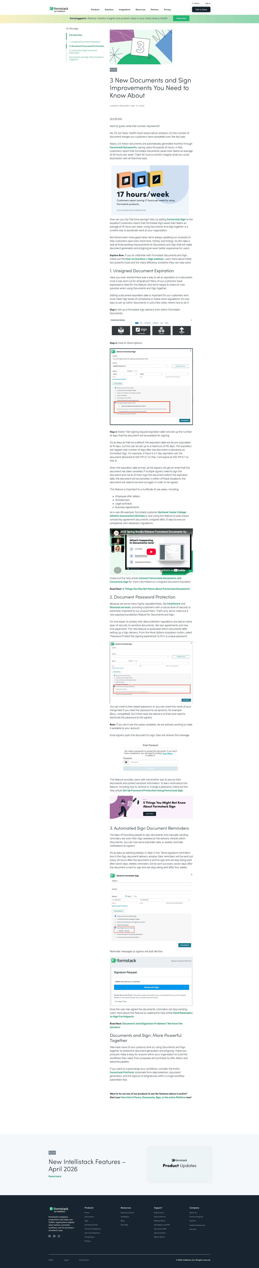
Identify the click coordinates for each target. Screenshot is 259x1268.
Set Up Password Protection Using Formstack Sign (153, 790)
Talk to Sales (201, 9)
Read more (55, 1176)
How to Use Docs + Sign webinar (145, 258)
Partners (155, 9)
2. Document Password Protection (86, 46)
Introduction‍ (75, 35)
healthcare (173, 603)
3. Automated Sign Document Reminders (83, 51)
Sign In (207, 3)
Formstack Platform (122, 1072)
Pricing (167, 9)
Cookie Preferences (197, 1225)
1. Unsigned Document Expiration (85, 42)
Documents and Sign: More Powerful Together (86, 58)
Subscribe (181, 18)
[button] (95, 9)
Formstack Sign (176, 219)
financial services (120, 607)
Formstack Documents (123, 147)
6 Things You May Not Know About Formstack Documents (156, 588)
